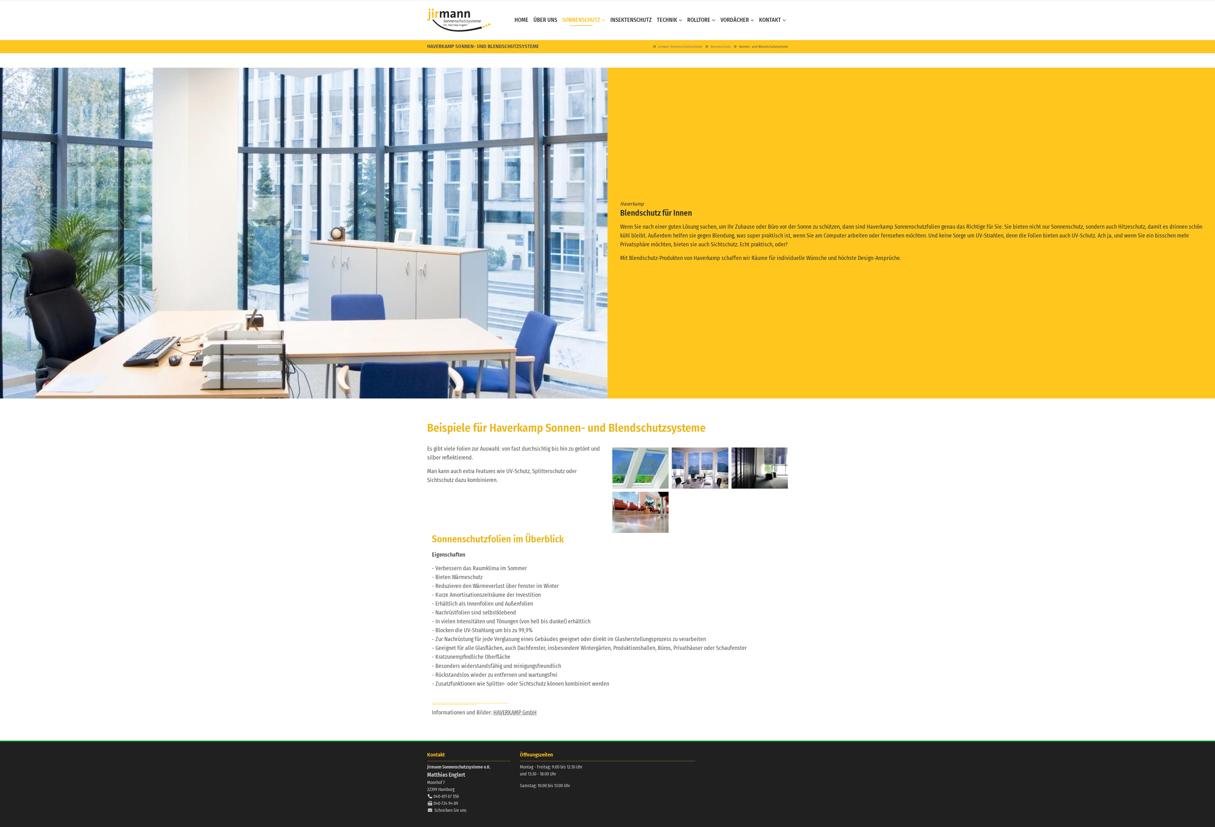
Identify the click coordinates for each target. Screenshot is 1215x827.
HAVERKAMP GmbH (515, 712)
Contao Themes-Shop (458, 20)
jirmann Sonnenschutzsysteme (680, 47)
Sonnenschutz (720, 47)
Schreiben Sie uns (450, 810)
